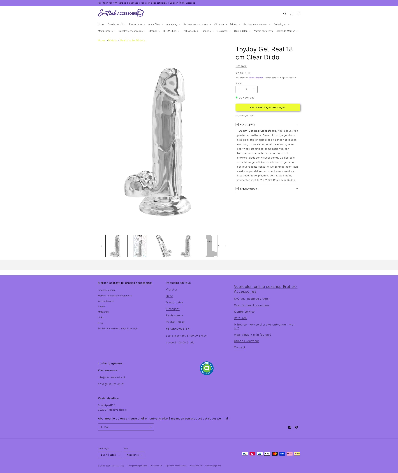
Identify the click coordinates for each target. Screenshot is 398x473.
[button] (155, 24)
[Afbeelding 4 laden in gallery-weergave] (187, 246)
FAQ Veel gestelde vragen (252, 298)
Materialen (103, 312)
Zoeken (102, 306)
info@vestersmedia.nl (111, 377)
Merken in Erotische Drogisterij (115, 295)
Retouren (240, 318)
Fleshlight (173, 309)
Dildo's (112, 40)
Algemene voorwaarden (176, 466)
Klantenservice (244, 311)
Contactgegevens (213, 466)
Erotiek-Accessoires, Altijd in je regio (118, 328)
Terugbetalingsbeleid (137, 466)
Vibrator (171, 289)
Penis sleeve (174, 315)
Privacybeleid (156, 466)
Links (101, 317)
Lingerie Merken (107, 290)
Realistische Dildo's (132, 40)
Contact (239, 347)
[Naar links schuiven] (101, 246)
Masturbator (174, 302)
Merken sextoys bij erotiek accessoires (125, 282)
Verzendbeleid (196, 466)
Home (101, 40)
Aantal (239, 83)
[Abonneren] (150, 427)
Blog (100, 323)
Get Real (241, 66)
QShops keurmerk (246, 341)
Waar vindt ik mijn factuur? (252, 334)
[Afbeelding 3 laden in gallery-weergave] (164, 246)
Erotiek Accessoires (115, 466)
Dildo (169, 296)
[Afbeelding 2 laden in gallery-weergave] (140, 246)
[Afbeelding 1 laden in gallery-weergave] (116, 246)
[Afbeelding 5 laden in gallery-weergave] (211, 246)
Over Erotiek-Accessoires (251, 305)
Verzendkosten (256, 77)
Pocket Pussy (175, 321)
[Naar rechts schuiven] (225, 246)
